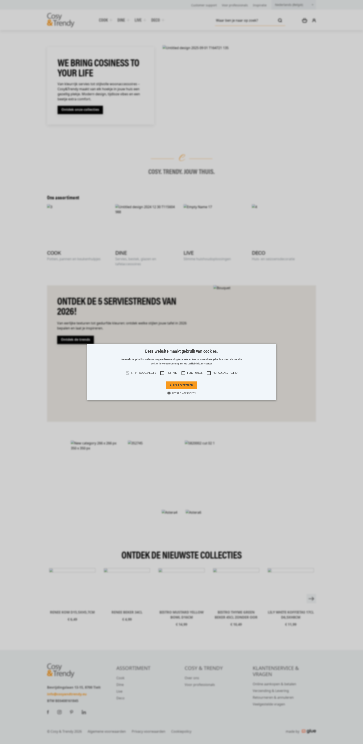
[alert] (181, 372)
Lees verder (206, 363)
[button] (181, 372)
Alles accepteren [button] (181, 385)
